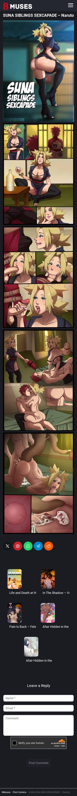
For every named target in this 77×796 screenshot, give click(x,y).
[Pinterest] (17, 546)
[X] (7, 546)
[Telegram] (38, 546)
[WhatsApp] (28, 546)
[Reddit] (48, 546)
